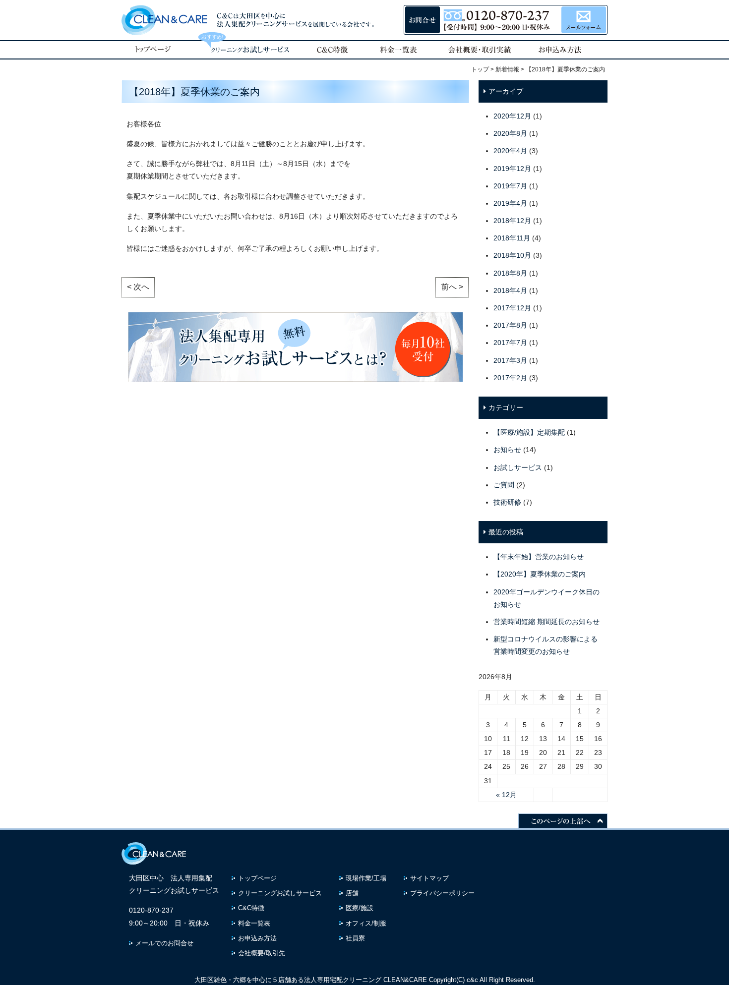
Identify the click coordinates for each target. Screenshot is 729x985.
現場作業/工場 (366, 878)
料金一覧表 (254, 923)
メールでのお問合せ (164, 943)
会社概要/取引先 (261, 953)
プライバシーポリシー (442, 893)
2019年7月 (510, 186)
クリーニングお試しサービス (280, 893)
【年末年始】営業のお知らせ (538, 557)
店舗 (352, 893)
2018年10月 (512, 255)
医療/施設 (359, 908)
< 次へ (138, 287)
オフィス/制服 (366, 923)
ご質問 (503, 485)
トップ (480, 69)
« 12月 (506, 795)
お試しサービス (517, 467)
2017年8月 (510, 325)
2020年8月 (510, 133)
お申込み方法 (257, 938)
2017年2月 (510, 378)
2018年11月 (511, 238)
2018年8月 (510, 273)
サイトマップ (429, 878)
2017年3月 (510, 360)
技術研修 (507, 502)
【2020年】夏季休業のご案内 (539, 574)
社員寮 (355, 938)
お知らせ (507, 450)
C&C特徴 (251, 908)
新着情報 (507, 69)
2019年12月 (512, 169)
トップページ (257, 878)
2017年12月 (512, 308)
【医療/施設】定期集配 (529, 432)
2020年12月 (512, 116)
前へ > (452, 287)
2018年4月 (510, 290)
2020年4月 (510, 151)
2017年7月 (510, 343)
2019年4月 (510, 203)
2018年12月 (512, 221)
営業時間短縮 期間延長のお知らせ (546, 622)
